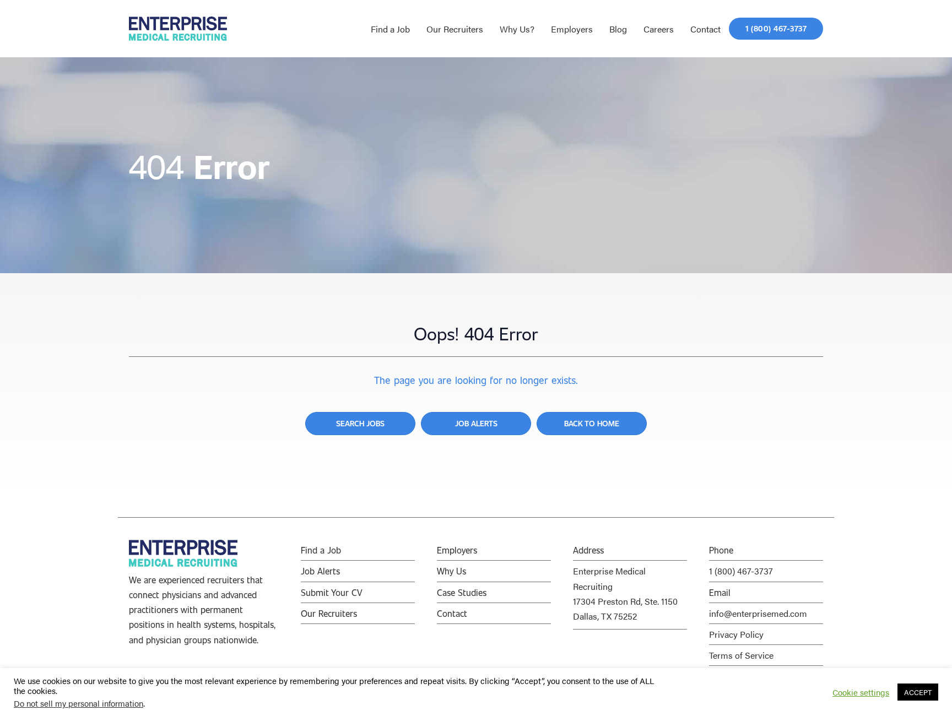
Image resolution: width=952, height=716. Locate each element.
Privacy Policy (736, 634)
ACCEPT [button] (918, 692)
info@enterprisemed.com (758, 613)
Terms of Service (741, 655)
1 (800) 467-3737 (741, 571)
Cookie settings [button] (860, 692)
